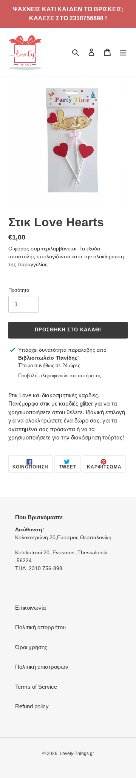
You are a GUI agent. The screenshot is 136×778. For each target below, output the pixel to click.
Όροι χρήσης (31, 647)
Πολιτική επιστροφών (41, 667)
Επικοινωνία (30, 607)
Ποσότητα (18, 290)
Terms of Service (36, 686)
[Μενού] (123, 52)
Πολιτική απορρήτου (40, 627)
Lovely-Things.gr (77, 753)
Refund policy (32, 706)
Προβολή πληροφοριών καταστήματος (59, 375)
